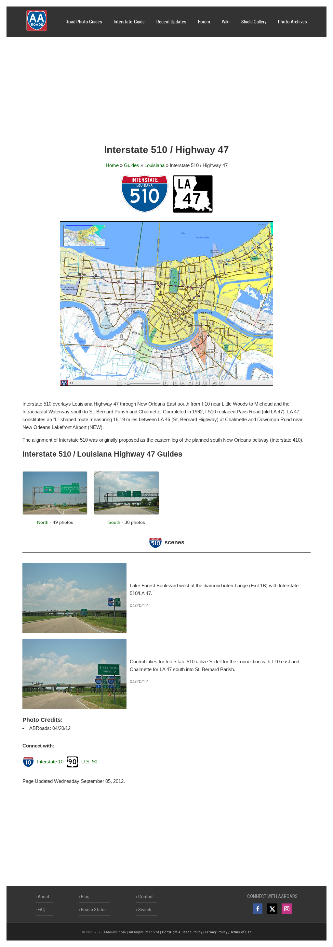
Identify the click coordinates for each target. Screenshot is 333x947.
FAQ (42, 910)
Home (112, 165)
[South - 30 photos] (126, 513)
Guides (131, 165)
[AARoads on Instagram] (287, 908)
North (42, 522)
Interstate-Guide (129, 22)
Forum (204, 22)
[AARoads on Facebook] (257, 908)
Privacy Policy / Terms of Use (228, 932)
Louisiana (154, 165)
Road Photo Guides (84, 22)
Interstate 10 (50, 761)
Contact (146, 897)
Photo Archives (292, 22)
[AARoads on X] (272, 908)
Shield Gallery (253, 22)
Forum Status (94, 910)
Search (144, 910)
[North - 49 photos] (54, 513)
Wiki (226, 22)
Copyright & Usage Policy (182, 932)
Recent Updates (171, 22)
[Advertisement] (166, 92)
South (114, 522)
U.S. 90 (89, 761)
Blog (85, 897)
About (43, 897)
